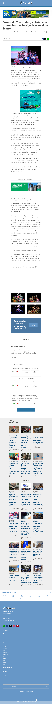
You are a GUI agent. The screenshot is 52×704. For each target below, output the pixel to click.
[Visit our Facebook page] (7, 626)
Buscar (47, 686)
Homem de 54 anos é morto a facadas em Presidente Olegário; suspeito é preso (38, 527)
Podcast (4, 677)
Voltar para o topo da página (26, 691)
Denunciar (35, 372)
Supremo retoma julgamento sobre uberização (14, 578)
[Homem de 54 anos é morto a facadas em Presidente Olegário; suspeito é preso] (38, 515)
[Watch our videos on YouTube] (17, 626)
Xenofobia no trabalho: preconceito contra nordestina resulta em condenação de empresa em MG (38, 500)
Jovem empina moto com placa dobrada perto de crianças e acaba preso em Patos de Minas (38, 440)
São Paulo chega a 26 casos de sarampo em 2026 (38, 553)
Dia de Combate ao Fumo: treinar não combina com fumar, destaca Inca (14, 554)
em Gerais (16, 549)
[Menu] (3, 3)
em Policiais (41, 433)
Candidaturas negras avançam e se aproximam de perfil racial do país (38, 579)
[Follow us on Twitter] (10, 626)
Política (4, 660)
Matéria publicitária (6, 654)
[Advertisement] (26, 702)
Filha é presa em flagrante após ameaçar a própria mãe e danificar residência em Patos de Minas (38, 468)
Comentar (15, 357)
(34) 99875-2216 (10, 620)
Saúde (4, 664)
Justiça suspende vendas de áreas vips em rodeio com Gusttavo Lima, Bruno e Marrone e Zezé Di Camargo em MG (26, 500)
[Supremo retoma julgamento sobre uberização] (14, 569)
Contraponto (5, 681)
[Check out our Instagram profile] (14, 626)
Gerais (4, 650)
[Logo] (26, 3)
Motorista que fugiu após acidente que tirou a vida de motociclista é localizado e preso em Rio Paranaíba (25, 529)
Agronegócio (5, 633)
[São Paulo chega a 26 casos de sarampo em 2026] (38, 544)
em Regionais (11, 492)
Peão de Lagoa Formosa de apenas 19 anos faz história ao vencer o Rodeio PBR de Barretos (14, 527)
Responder (26, 372)
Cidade (4, 635)
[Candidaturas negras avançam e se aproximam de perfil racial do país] (38, 569)
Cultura (4, 639)
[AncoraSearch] (48, 3)
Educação (4, 642)
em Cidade (16, 433)
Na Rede (4, 675)
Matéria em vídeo (6, 652)
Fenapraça (5, 648)
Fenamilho (5, 646)
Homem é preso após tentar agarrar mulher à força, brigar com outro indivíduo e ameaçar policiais (26, 441)
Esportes (4, 644)
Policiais (4, 658)
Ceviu (4, 679)
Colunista (4, 637)
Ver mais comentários (26, 410)
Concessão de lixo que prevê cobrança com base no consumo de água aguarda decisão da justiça (13, 441)
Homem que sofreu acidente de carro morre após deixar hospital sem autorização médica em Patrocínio (13, 500)
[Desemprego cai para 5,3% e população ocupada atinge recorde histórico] (26, 544)
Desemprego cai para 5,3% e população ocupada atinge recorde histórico (26, 555)
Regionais (4, 662)
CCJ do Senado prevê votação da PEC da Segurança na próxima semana (26, 579)
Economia (4, 640)
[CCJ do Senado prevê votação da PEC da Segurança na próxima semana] (26, 569)
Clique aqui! (33, 325)
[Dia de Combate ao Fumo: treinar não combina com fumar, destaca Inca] (14, 544)
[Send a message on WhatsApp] (4, 626)
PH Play (4, 656)
